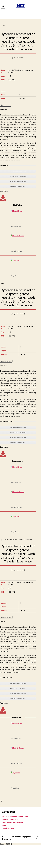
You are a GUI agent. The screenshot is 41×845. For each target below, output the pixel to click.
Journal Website (6, 105)
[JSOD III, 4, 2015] (3, 198)
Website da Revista (7, 361)
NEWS (4, 825)
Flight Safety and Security (12, 822)
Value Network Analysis (17, 186)
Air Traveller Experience (18, 176)
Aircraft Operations (10, 820)
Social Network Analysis (18, 181)
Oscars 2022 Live (7, 844)
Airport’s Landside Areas (18, 171)
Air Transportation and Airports (15, 817)
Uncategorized (8, 828)
